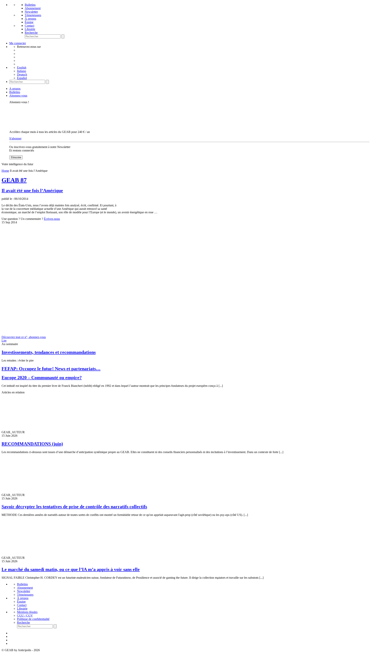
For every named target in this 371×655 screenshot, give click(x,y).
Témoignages (33, 15)
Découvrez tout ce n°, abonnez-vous (24, 337)
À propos (30, 18)
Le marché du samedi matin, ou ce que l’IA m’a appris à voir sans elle (71, 569)
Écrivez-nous (52, 218)
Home (5, 170)
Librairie (30, 29)
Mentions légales (27, 612)
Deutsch (22, 74)
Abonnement (33, 8)
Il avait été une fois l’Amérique (32, 190)
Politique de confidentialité (33, 619)
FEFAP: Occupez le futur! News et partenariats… (51, 368)
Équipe (29, 22)
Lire (4, 340)
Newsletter (31, 11)
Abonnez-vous (18, 95)
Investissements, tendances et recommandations (49, 352)
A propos (14, 88)
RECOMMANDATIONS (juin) (32, 443)
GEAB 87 (14, 180)
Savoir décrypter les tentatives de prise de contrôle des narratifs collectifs (74, 506)
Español (22, 78)
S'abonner (15, 138)
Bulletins (30, 4)
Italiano (21, 71)
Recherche (31, 32)
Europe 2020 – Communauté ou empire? (42, 377)
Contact (29, 25)
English (21, 67)
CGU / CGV (25, 615)
